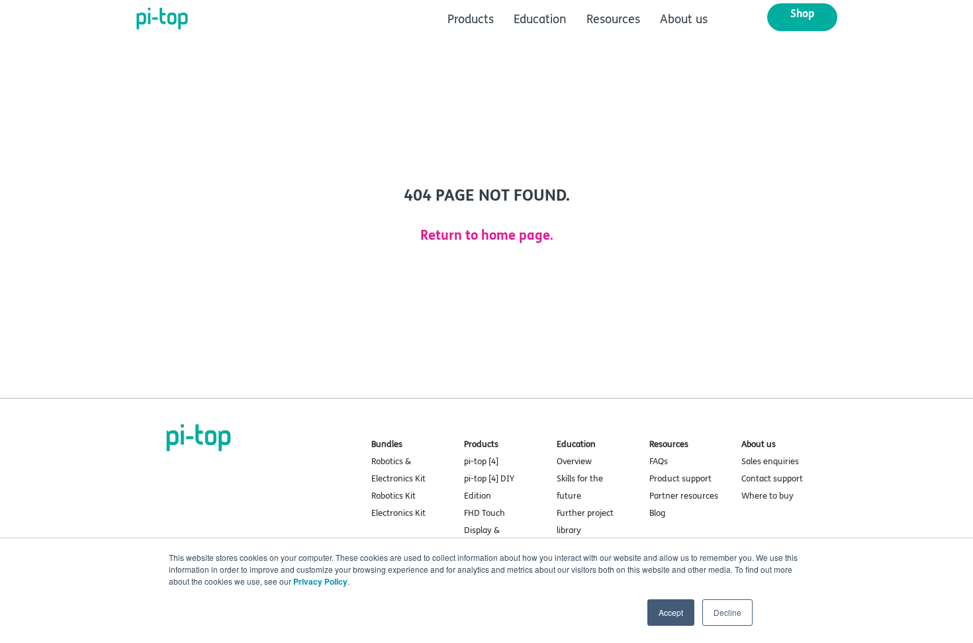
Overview (574, 461)
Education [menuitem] (540, 19)
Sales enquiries (770, 461)
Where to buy (767, 496)
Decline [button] (727, 612)
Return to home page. (486, 235)
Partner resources (683, 496)
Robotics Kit (393, 496)
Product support (680, 478)
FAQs (658, 461)
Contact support (772, 478)
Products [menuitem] (470, 19)
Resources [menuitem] (613, 19)
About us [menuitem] (684, 19)
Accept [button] (671, 612)
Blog (657, 513)
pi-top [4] (481, 461)
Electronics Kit (398, 513)
